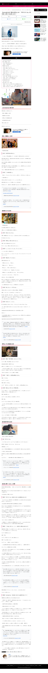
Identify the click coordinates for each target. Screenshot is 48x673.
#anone (9, 190)
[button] (46, 13)
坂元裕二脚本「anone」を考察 (7, 82)
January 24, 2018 (16, 195)
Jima (9, 654)
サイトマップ (16, 665)
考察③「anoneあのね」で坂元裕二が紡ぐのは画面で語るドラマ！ (13, 86)
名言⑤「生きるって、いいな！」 (8, 73)
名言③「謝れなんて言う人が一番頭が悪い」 (9, 78)
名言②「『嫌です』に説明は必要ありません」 (10, 77)
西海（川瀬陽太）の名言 (6, 61)
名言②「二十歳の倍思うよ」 (7, 64)
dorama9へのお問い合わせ (30, 665)
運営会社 (11, 665)
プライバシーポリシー (22, 665)
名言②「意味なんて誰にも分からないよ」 (9, 68)
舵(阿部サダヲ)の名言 (6, 65)
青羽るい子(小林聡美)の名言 (7, 74)
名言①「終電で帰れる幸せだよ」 (8, 63)
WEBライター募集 (38, 665)
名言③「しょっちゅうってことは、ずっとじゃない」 (11, 69)
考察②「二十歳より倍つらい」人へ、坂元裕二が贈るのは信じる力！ (13, 85)
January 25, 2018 (16, 467)
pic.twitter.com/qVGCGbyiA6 (8, 193)
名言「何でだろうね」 (6, 81)
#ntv (6, 635)
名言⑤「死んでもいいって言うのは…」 (9, 72)
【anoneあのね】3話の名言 (7, 60)
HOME (8, 665)
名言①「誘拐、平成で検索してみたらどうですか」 (10, 76)
